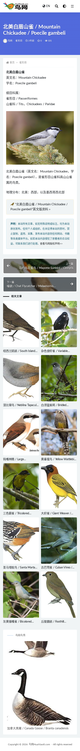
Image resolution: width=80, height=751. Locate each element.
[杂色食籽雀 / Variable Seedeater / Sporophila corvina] (59, 324)
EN (48, 6)
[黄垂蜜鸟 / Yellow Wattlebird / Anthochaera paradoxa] (59, 432)
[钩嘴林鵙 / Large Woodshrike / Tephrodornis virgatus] (21, 432)
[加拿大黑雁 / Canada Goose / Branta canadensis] (40, 683)
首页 (12, 62)
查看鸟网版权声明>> (51, 243)
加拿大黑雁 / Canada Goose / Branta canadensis (38, 728)
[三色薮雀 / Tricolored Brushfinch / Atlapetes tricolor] (21, 486)
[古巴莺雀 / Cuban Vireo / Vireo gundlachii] (59, 540)
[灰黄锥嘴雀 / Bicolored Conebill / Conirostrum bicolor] (21, 595)
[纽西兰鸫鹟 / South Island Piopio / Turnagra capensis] (21, 324)
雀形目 (18, 41)
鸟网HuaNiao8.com (39, 744)
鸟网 (10, 41)
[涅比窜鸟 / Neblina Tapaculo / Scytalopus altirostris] (21, 378)
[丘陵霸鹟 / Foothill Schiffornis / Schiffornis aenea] (59, 595)
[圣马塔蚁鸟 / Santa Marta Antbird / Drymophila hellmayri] (21, 540)
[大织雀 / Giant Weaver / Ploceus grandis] (59, 486)
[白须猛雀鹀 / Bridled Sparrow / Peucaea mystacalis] (59, 378)
